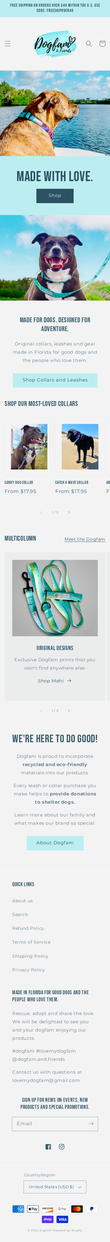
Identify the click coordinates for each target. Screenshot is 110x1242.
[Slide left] (41, 512)
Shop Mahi (51, 681)
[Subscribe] (91, 1124)
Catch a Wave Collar (71, 482)
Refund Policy (28, 928)
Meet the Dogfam (84, 539)
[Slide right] (68, 512)
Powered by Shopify (67, 1230)
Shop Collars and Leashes (55, 380)
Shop (55, 195)
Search (20, 914)
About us (22, 901)
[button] (7, 43)
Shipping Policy (30, 956)
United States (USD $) (51, 1186)
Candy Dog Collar (19, 482)
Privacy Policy (28, 970)
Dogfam (46, 1230)
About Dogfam (55, 843)
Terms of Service (31, 942)
